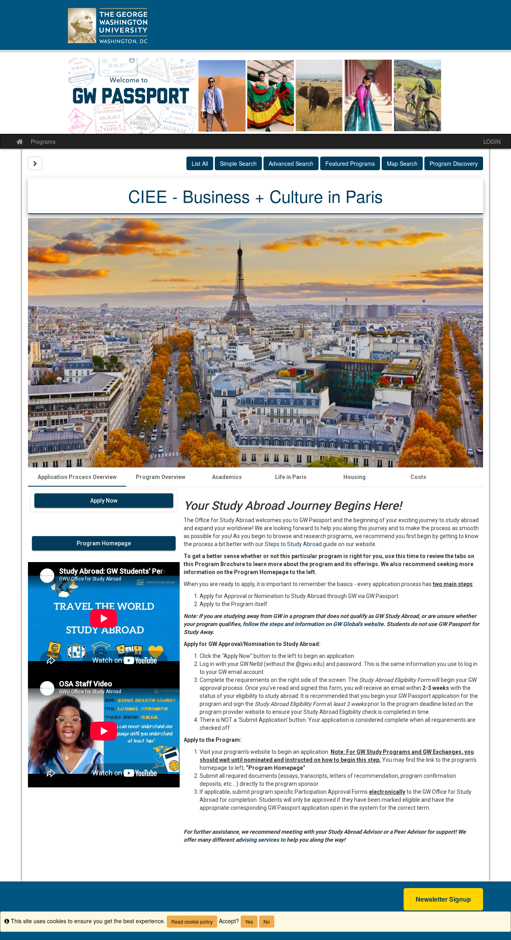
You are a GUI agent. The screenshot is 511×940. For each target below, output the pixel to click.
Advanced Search (291, 163)
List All (200, 163)
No (266, 921)
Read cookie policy (192, 921)
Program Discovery (454, 163)
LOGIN (492, 141)
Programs (43, 141)
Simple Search (238, 163)
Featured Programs (350, 163)
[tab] (77, 477)
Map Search (402, 163)
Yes (249, 921)
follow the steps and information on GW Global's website (313, 624)
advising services (257, 840)
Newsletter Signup (443, 899)
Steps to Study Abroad (293, 544)
